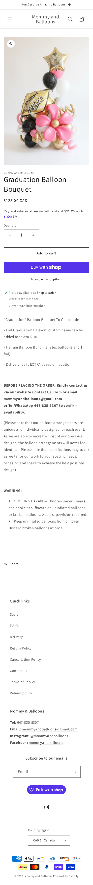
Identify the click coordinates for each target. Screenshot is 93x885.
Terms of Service (23, 682)
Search (15, 614)
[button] (9, 19)
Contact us (18, 670)
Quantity (10, 225)
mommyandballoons (46, 742)
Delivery (16, 637)
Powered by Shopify (66, 876)
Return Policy (20, 648)
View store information (27, 305)
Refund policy (21, 693)
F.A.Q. (14, 625)
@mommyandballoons (49, 735)
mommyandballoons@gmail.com (50, 729)
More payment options (46, 279)
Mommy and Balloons (39, 876)
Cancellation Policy (25, 659)
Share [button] (14, 564)
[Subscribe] (74, 772)
